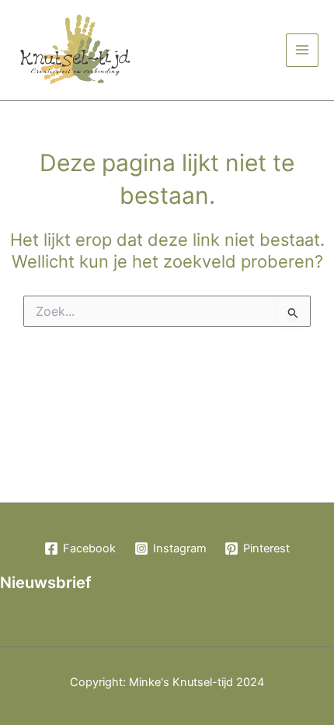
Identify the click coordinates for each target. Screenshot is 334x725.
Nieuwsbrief (46, 582)
